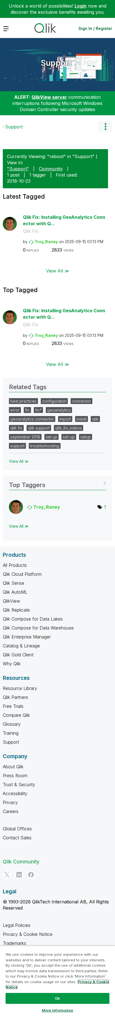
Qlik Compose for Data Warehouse (38, 628)
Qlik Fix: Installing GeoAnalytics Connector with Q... (64, 220)
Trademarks (14, 943)
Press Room (15, 775)
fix (27, 410)
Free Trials (13, 706)
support (17, 445)
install (81, 419)
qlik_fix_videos (68, 428)
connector (81, 401)
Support (56, 63)
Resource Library (20, 688)
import (65, 419)
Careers (10, 811)
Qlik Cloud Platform (22, 574)
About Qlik (13, 766)
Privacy (10, 802)
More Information (57, 1010)
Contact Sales (17, 837)
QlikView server (49, 97)
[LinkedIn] (19, 874)
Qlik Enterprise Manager (27, 637)
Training (10, 733)
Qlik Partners (15, 697)
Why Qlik (12, 663)
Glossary (12, 724)
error (15, 410)
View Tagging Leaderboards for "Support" (57, 483)
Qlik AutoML (15, 592)
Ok (57, 998)
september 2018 (25, 436)
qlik (95, 419)
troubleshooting (44, 445)
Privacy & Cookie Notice (27, 934)
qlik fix (16, 428)
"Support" (18, 169)
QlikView (11, 601)
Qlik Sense (13, 583)
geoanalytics (59, 410)
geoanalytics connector (32, 419)
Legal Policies (16, 925)
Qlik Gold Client (18, 654)
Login (81, 6)
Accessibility (15, 793)
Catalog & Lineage (21, 646)
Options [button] (105, 126)
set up (51, 436)
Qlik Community (21, 862)
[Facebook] (31, 874)
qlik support (39, 428)
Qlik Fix (30, 231)
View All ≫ (57, 271)
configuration (54, 401)
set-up (69, 436)
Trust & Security (19, 784)
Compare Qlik (16, 715)
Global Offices (17, 829)
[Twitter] (7, 874)
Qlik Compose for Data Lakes (33, 619)
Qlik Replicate (16, 610)
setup (85, 436)
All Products (15, 565)
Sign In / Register (95, 28)
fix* (38, 410)
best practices (23, 401)
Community (51, 169)
